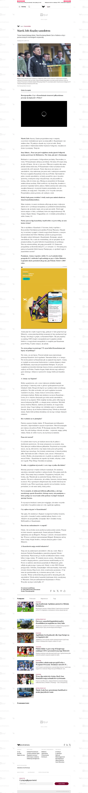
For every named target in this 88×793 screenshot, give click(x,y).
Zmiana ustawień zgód (33, 753)
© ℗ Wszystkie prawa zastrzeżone (30, 589)
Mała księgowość (60, 757)
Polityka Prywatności (32, 751)
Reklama (44, 751)
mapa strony (20, 772)
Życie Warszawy (60, 762)
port (48, 7)
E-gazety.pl (59, 753)
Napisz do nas (21, 755)
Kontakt (19, 753)
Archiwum (44, 757)
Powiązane (20, 598)
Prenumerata (45, 755)
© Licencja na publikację (28, 588)
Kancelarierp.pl (60, 758)
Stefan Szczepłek (26, 90)
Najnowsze (44, 598)
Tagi (54, 598)
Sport (22, 26)
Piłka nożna (27, 26)
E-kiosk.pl (58, 751)
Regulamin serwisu (32, 755)
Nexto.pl (58, 755)
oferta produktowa (43, 772)
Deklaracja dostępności (33, 758)
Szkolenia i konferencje (23, 767)
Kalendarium (31, 772)
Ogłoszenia (45, 753)
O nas (18, 751)
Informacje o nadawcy (33, 757)
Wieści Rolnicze (60, 760)
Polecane (32, 598)
